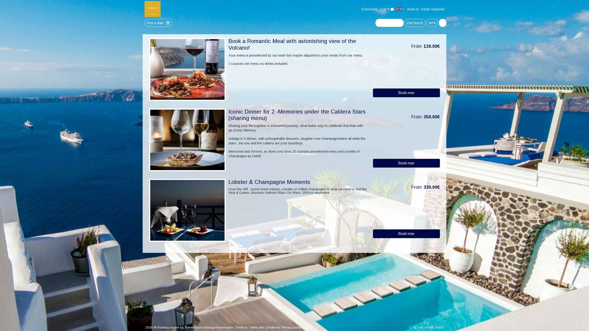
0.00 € (385, 9)
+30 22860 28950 (431, 327)
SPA (432, 23)
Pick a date (156, 23)
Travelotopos (194, 327)
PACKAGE (415, 23)
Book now (406, 93)
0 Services (369, 9)
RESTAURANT (389, 23)
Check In (241, 327)
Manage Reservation (218, 327)
